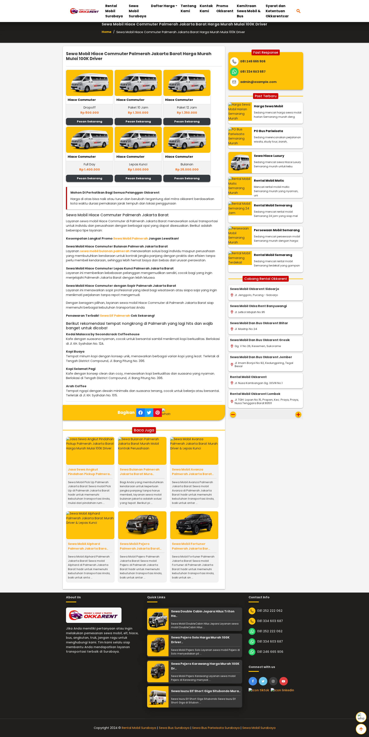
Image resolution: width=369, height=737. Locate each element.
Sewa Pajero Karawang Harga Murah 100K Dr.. (205, 666)
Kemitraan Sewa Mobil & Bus (249, 11)
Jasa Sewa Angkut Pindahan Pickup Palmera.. (89, 471)
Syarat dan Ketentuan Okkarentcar (277, 11)
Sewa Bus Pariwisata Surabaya (216, 728)
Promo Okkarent (224, 8)
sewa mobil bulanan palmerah (105, 251)
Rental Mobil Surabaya (114, 11)
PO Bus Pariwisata (268, 131)
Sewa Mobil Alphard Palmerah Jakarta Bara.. (88, 546)
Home (106, 32)
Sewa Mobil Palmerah (130, 238)
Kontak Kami (206, 8)
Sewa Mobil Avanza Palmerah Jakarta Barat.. (193, 471)
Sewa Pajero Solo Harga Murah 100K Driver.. (200, 639)
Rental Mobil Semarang (273, 205)
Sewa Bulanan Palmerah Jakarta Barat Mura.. (140, 471)
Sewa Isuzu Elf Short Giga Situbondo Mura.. (205, 691)
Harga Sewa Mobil (268, 106)
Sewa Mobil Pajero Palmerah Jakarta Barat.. (140, 546)
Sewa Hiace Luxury (269, 156)
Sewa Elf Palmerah (115, 315)
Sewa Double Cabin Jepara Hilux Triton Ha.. (202, 613)
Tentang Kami (188, 8)
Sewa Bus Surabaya (174, 728)
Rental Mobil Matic (269, 180)
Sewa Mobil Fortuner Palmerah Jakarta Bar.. (191, 546)
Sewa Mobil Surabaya (137, 11)
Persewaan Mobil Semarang (277, 230)
